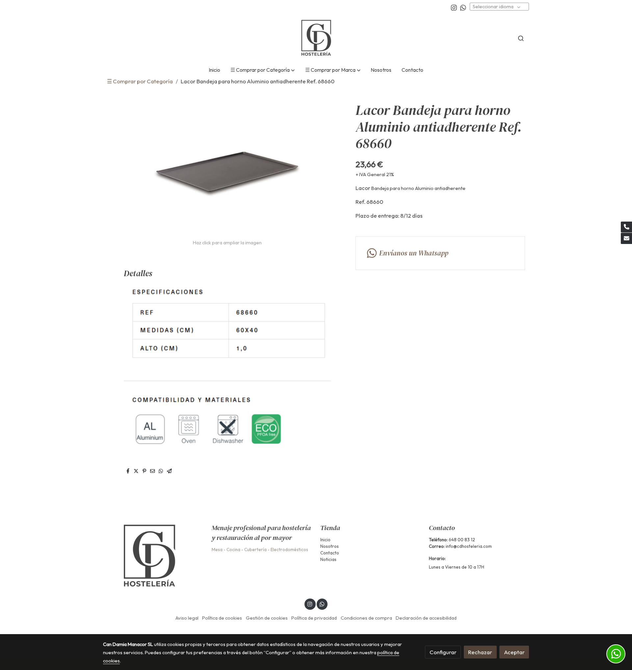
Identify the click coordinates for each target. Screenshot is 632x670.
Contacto (329, 552)
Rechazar (480, 652)
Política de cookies (222, 618)
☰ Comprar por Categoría (140, 81)
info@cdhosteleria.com (469, 546)
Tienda (330, 527)
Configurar (443, 652)
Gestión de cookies (267, 618)
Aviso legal (186, 618)
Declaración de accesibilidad (426, 618)
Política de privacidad (314, 618)
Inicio (325, 539)
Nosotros (329, 546)
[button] (262, 70)
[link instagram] (454, 7)
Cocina (233, 549)
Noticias (328, 559)
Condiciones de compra (366, 618)
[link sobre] (153, 556)
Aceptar (514, 652)
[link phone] (626, 227)
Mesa (217, 549)
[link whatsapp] (463, 7)
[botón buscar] (521, 38)
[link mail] (626, 238)
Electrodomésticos (289, 549)
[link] (316, 38)
